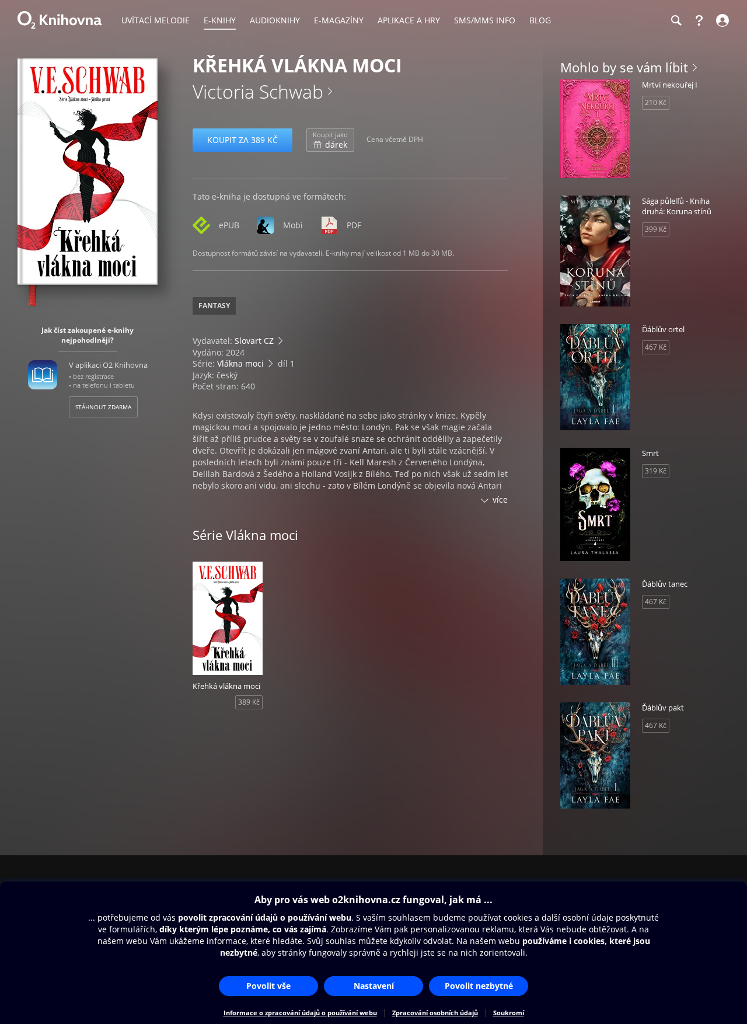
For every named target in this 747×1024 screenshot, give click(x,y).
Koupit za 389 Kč (242, 139)
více (500, 499)
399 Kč (655, 229)
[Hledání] (675, 20)
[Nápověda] (699, 20)
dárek (330, 140)
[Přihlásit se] (721, 20)
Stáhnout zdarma (103, 407)
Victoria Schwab (258, 91)
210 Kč (655, 102)
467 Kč (655, 347)
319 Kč (655, 471)
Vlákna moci (240, 363)
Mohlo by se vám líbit (624, 67)
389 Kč (249, 702)
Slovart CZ (254, 340)
